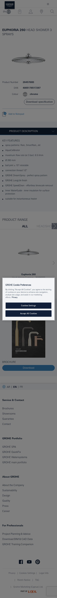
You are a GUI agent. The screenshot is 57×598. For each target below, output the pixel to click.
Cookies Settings (28, 305)
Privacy (14, 297)
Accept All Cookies (28, 313)
